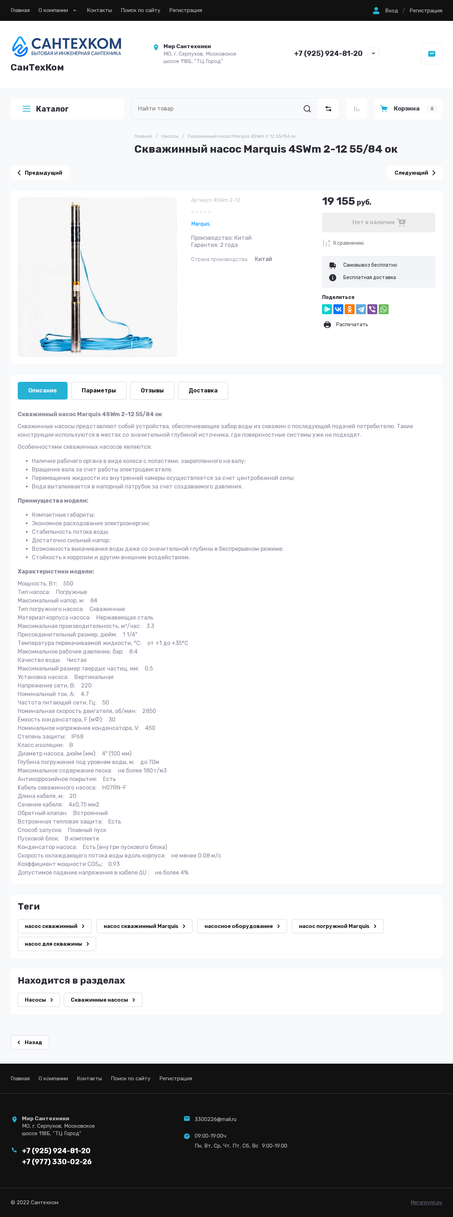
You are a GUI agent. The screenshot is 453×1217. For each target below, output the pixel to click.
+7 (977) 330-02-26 (57, 1161)
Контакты (99, 10)
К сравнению (348, 243)
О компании (53, 10)
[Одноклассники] (350, 309)
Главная (20, 10)
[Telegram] (361, 309)
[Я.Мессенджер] (327, 309)
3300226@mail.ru (215, 1119)
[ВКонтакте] (338, 309)
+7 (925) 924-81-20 (328, 53)
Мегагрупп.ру (426, 1203)
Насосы (169, 136)
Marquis (200, 224)
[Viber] (372, 309)
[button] (384, 10)
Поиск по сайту (140, 10)
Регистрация (185, 10)
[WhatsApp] (384, 309)
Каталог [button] (52, 109)
